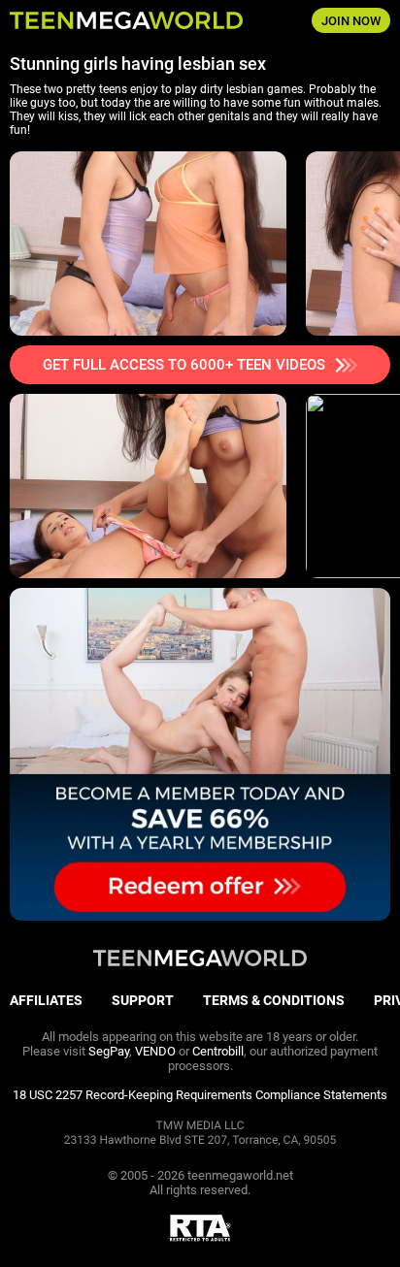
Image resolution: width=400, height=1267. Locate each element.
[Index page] (133, 20)
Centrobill (218, 1051)
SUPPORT (143, 1000)
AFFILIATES (46, 1000)
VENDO (155, 1051)
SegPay (108, 1051)
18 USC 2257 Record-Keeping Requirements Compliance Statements (200, 1095)
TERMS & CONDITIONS (274, 1000)
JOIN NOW (351, 21)
